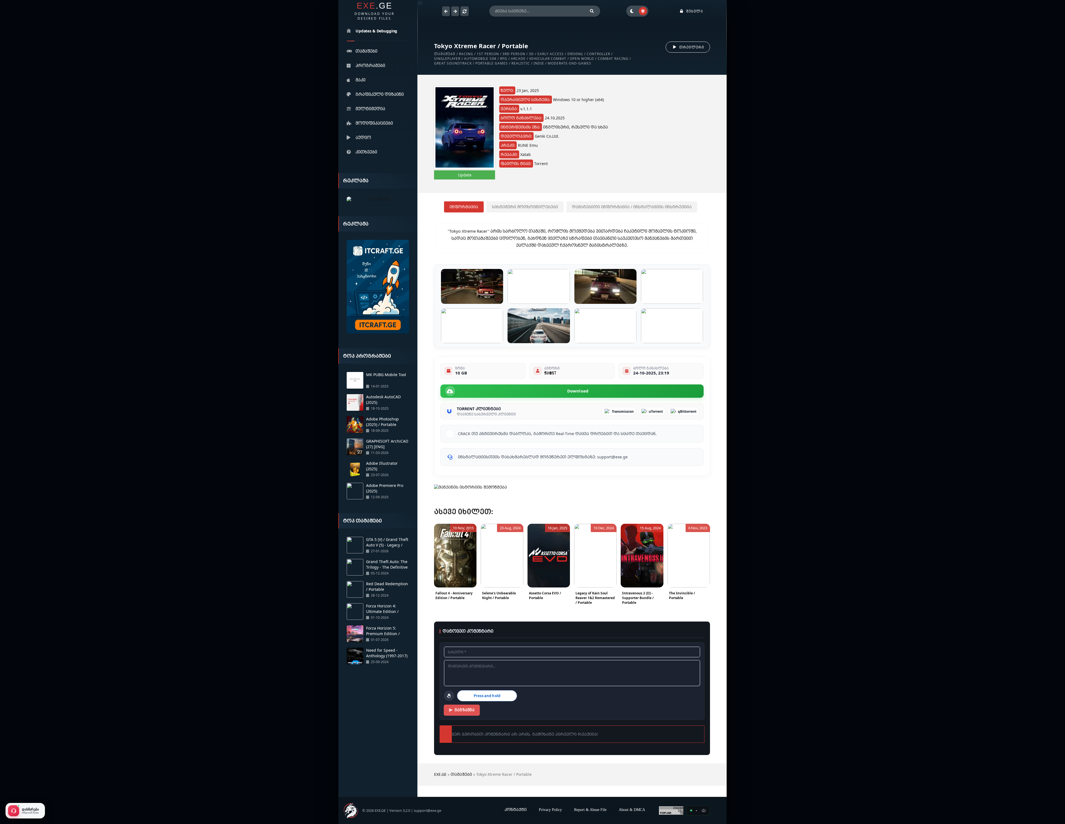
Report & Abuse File (590, 809)
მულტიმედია (370, 108)
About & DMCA (632, 809)
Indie (539, 63)
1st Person (488, 54)
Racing (466, 54)
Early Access (550, 54)
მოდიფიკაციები (374, 123)
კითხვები (366, 152)
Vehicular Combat (547, 58)
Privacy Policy (550, 809)
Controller (598, 54)
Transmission (623, 411)
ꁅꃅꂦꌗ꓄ (550, 373)
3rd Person (514, 54)
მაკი (361, 80)
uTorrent (656, 411)
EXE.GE (440, 774)
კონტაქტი (515, 809)
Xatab (525, 154)
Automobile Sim (480, 58)
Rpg (503, 58)
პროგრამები (370, 65)
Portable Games (491, 63)
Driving (575, 54)
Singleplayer (447, 58)
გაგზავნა (465, 709)
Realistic (520, 63)
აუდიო (363, 137)
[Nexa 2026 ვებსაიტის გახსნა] (378, 199)
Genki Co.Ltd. (547, 136)
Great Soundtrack (453, 63)
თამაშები (366, 51)
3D (531, 54)
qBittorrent (687, 411)
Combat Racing (613, 58)
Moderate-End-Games (569, 63)
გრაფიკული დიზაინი (380, 94)
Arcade (518, 58)
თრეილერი (691, 47)
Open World (582, 58)
